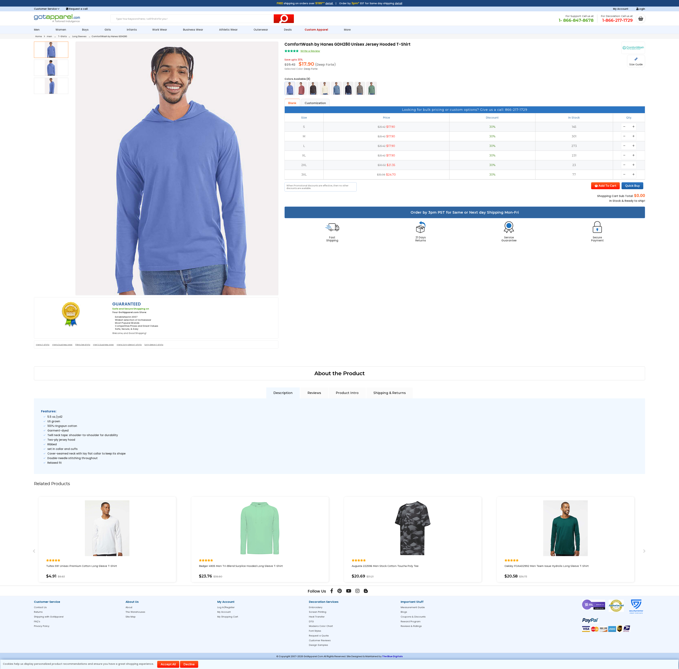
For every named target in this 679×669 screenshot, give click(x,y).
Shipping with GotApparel (48, 616)
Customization (315, 103)
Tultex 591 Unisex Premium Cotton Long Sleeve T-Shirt (81, 566)
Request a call (78, 9)
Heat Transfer (317, 616)
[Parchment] (325, 88)
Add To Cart (607, 185)
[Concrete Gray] (360, 88)
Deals (288, 30)
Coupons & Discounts (413, 616)
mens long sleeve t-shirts (129, 344)
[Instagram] (357, 591)
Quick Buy (632, 185)
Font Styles (315, 631)
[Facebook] (331, 591)
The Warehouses (135, 612)
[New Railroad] (313, 88)
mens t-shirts (42, 344)
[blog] (366, 591)
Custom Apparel (317, 30)
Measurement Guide (413, 607)
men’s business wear (103, 344)
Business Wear (193, 30)
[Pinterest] (339, 591)
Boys (85, 30)
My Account (620, 9)
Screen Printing (317, 612)
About (129, 607)
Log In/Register (226, 607)
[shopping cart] (640, 18)
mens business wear (62, 344)
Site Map (131, 616)
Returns (38, 612)
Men (37, 30)
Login (641, 9)
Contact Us (40, 607)
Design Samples (318, 645)
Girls (108, 30)
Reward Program (410, 621)
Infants (132, 30)
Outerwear (261, 30)
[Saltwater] (336, 88)
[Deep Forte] (290, 88)
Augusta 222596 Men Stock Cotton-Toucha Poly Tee (385, 566)
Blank (292, 103)
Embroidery (315, 607)
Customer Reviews (320, 640)
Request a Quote (319, 635)
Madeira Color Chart (321, 626)
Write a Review (310, 51)
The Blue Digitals (392, 656)
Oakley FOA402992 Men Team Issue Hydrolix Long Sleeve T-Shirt (546, 566)
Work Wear (160, 30)
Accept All (168, 664)
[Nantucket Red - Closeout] (301, 88)
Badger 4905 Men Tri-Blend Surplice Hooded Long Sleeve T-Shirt (241, 566)
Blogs (404, 612)
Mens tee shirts (82, 344)
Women (61, 30)
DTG (311, 621)
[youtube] (348, 591)
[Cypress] (371, 88)
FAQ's (37, 621)
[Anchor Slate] (348, 88)
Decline (189, 664)
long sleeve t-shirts (153, 344)
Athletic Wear (228, 30)
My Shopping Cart (227, 616)
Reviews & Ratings (411, 626)
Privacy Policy (41, 626)
